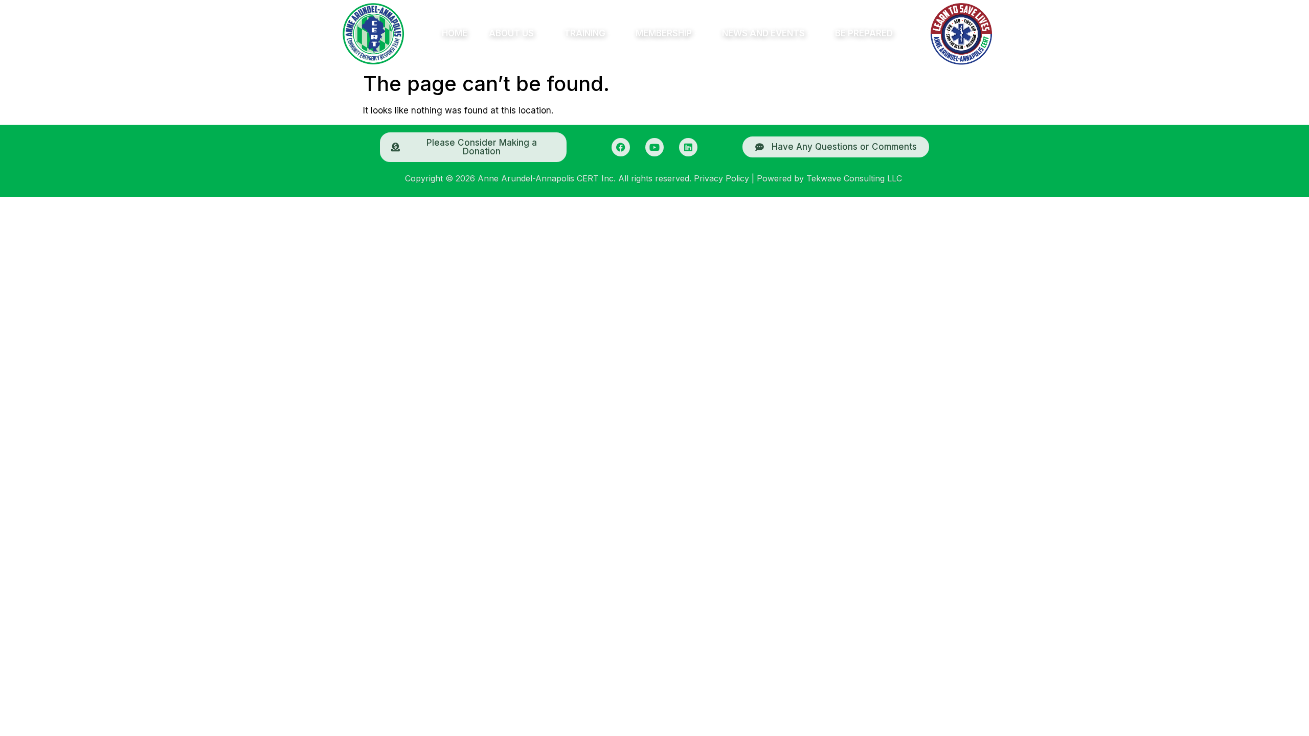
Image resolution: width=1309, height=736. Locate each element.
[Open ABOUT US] (539, 33)
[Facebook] (621, 147)
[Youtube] (654, 147)
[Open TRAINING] (611, 33)
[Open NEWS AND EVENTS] (810, 33)
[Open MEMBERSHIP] (697, 33)
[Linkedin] (688, 147)
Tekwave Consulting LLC (854, 178)
